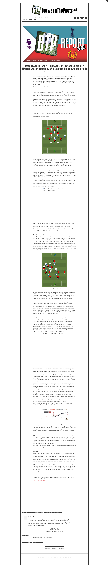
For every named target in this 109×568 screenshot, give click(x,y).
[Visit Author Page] (25, 517)
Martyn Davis (55, 71)
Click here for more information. (40, 480)
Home (24, 18)
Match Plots (25, 19)
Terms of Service (54, 559)
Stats (33, 18)
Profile (30, 19)
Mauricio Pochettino (39, 512)
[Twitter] (78, 18)
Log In (34, 19)
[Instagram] (81, 18)
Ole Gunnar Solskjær (48, 512)
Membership (47, 18)
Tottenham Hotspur (57, 512)
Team (36, 18)
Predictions (59, 18)
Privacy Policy (54, 558)
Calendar (28, 18)
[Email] (83, 18)
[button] (24, 496)
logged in (41, 537)
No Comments (62, 71)
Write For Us (41, 18)
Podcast (53, 18)
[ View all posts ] (40, 525)
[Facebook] (75, 18)
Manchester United (29, 512)
